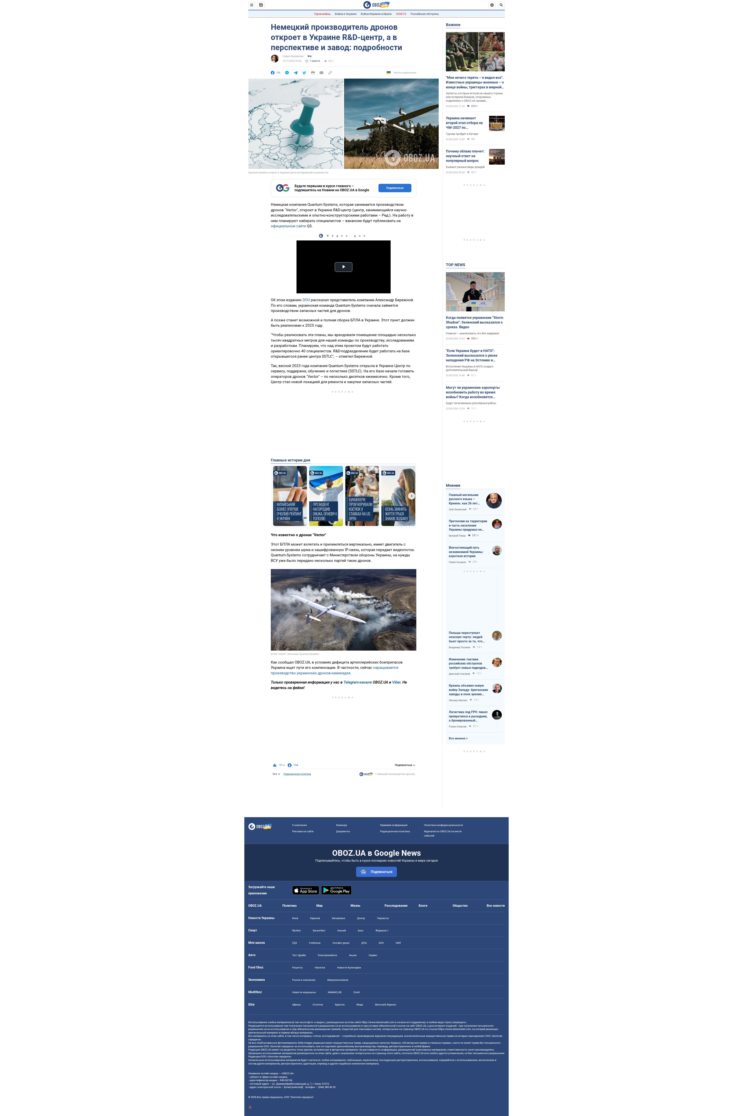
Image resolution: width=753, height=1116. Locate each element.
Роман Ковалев (458, 726)
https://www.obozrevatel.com (378, 1022)
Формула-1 (382, 930)
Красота (340, 1004)
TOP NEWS (455, 264)
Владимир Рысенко (459, 647)
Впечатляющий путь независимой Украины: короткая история (466, 552)
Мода (359, 1004)
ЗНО (381, 942)
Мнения (453, 485)
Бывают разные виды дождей (465, 167)
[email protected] (293, 1087)
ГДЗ (294, 942)
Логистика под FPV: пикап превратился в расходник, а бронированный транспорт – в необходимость (468, 716)
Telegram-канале (358, 682)
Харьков (315, 918)
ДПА (364, 942)
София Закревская (293, 56)
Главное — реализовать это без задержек (472, 333)
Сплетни (318, 1004)
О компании (299, 825)
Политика (289, 905)
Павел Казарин (457, 562)
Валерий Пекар (457, 535)
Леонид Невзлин (458, 700)
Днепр (361, 918)
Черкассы (383, 918)
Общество (460, 905)
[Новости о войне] (366, 775)
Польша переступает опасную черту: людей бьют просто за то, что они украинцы (465, 637)
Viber (396, 682)
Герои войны (322, 13)
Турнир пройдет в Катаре (462, 133)
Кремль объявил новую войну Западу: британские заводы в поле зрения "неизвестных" (468, 690)
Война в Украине (345, 13)
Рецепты (297, 967)
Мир (319, 905)
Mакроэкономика (337, 979)
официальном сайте (288, 226)
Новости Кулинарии (349, 967)
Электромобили (327, 955)
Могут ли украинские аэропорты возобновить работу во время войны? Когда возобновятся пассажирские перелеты (473, 392)
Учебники (315, 942)
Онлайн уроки (341, 942)
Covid (356, 992)
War (309, 56)
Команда (341, 825)
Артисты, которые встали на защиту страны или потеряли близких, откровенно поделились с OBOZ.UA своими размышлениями (474, 97)
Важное (453, 24)
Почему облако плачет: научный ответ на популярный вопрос (465, 156)
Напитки (320, 967)
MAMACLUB (334, 992)
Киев (295, 918)
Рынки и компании (303, 979)
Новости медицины (304, 992)
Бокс (361, 930)
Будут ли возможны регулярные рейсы (471, 403)
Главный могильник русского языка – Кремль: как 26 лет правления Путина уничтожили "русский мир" (465, 499)
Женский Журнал (385, 1004)
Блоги (423, 905)
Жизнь (355, 905)
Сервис (373, 955)
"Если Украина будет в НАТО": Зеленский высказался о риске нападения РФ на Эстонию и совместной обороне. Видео (471, 356)
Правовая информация (393, 825)
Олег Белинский (458, 509)
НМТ (398, 942)
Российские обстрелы (425, 13)
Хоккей (341, 930)
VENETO (401, 13)
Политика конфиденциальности (443, 825)
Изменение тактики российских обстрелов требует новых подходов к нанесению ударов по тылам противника (468, 663)
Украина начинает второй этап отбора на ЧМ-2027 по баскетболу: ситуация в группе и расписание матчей (465, 123)
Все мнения (457, 738)
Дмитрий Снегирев (459, 674)
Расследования (396, 905)
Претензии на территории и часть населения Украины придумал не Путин (468, 525)
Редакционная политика (297, 774)
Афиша (296, 1004)
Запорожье (338, 918)
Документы (343, 831)
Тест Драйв (299, 955)
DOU (306, 300)
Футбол (296, 930)
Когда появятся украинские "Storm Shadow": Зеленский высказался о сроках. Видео (474, 322)
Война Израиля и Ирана (376, 13)
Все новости (496, 905)
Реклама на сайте (303, 831)
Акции (353, 955)
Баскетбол (319, 930)
